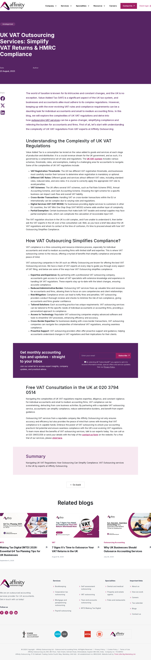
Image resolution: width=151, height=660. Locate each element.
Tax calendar (137, 603)
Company (49, 6)
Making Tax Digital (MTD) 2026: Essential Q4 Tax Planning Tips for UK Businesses (20, 551)
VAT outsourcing (88, 594)
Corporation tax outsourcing (61, 593)
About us (135, 586)
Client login (144, 6)
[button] (2, 98)
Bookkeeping (60, 586)
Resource (98, 6)
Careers (113, 6)
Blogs (134, 608)
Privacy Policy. (109, 367)
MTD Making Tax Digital (91, 608)
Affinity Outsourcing (102, 129)
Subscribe (123, 356)
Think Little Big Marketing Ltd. (125, 654)
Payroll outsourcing (63, 611)
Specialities (81, 6)
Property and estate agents (115, 593)
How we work (137, 592)
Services (65, 6)
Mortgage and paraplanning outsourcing (61, 602)
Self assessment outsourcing (88, 587)
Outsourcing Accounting (114, 542)
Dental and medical (115, 586)
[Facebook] (2, 612)
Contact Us (127, 6)
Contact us (136, 614)
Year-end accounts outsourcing (89, 601)
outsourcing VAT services (45, 120)
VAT (53, 542)
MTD (2, 542)
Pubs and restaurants (116, 600)
